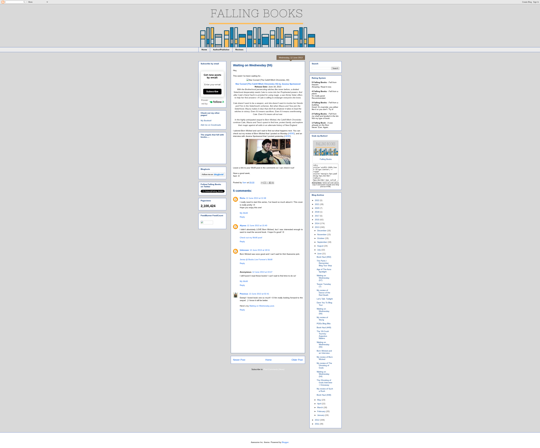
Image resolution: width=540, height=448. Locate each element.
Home (204, 49)
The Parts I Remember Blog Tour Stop (324, 263)
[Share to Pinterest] (272, 182)
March (320, 407)
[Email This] (262, 182)
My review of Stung (322, 318)
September (322, 242)
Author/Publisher (221, 49)
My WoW (244, 213)
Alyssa (243, 225)
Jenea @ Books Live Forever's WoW (256, 259)
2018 (317, 212)
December (322, 230)
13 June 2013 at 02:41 (259, 294)
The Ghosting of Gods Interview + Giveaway (324, 382)
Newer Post (239, 360)
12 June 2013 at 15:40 (257, 225)
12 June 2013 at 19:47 (262, 272)
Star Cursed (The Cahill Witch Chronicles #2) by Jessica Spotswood (268, 84)
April (319, 403)
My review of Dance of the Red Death (323, 292)
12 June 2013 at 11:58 (256, 198)
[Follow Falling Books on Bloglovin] (213, 176)
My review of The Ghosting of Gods (324, 365)
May (319, 400)
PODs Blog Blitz (324, 323)
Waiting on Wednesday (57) (323, 277)
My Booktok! (206, 120)
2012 (317, 420)
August (320, 246)
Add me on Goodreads (211, 125)
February (321, 411)
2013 (317, 227)
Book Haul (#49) (324, 327)
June (319, 253)
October (321, 238)
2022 (317, 200)
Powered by (204, 102)
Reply (242, 217)
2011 (317, 424)
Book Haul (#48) (324, 395)
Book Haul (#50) (324, 257)
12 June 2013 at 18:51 (260, 250)
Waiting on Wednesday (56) (323, 311)
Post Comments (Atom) (274, 369)
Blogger (285, 442)
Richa (242, 198)
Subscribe (212, 91)
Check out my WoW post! (251, 237)
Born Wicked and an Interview (324, 352)
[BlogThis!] (264, 182)
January (321, 415)
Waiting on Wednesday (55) (323, 344)
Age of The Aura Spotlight (324, 270)
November (322, 234)
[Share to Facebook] (270, 182)
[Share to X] (267, 182)
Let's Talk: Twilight (325, 299)
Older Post (297, 360)
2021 (317, 204)
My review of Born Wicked (325, 358)
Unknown (244, 250)
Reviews (239, 49)
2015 (317, 219)
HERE (291, 133)
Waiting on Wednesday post (261, 306)
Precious (244, 294)
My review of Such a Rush (325, 390)
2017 (317, 216)
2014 (317, 223)
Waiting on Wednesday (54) (323, 374)
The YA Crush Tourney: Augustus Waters (323, 334)
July (319, 250)
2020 (317, 208)
